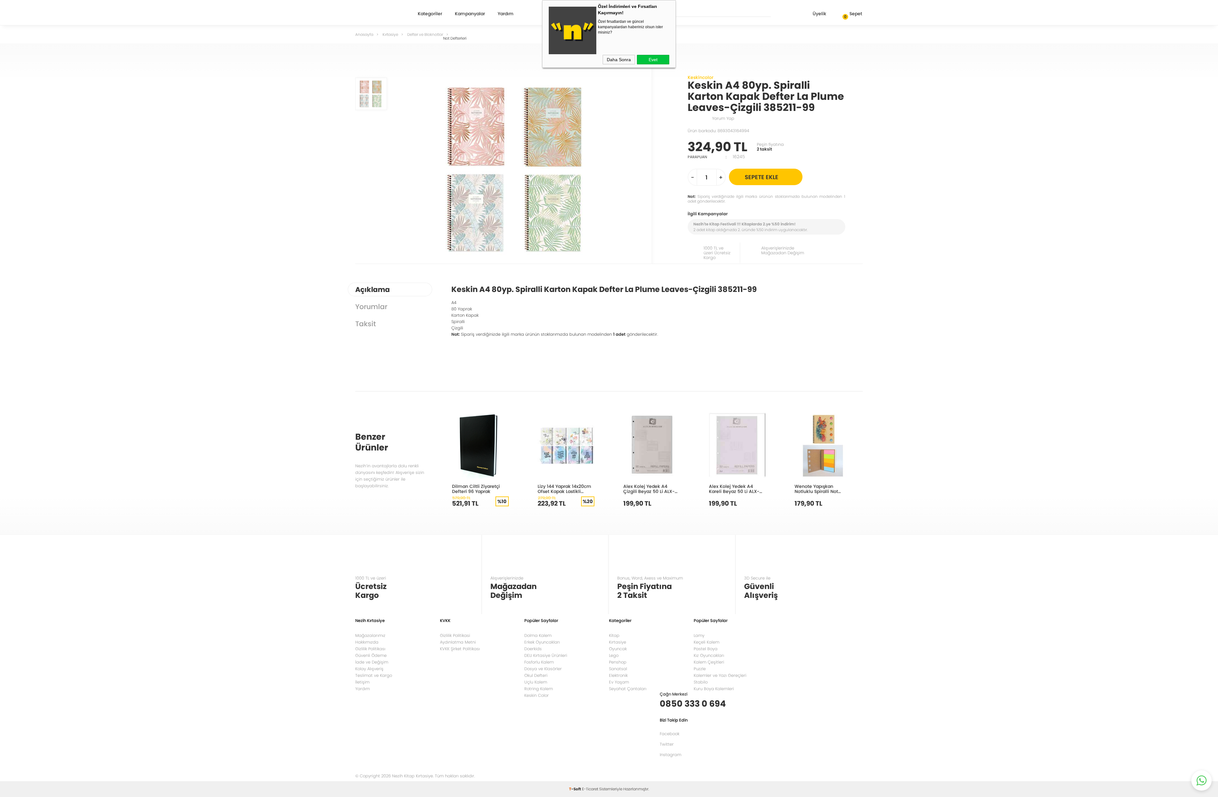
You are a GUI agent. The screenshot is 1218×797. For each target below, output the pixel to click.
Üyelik (819, 13)
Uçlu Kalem (535, 682)
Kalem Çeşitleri (709, 662)
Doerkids (533, 649)
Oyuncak (618, 649)
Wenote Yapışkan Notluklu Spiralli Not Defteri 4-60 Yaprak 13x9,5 (816, 488)
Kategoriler (430, 14)
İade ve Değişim (371, 662)
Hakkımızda (366, 642)
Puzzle (700, 669)
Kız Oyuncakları (709, 655)
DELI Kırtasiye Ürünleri (545, 655)
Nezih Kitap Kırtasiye (377, 14)
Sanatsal (618, 669)
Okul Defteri (535, 675)
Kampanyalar (470, 14)
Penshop (617, 662)
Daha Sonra (619, 59)
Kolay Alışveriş (369, 669)
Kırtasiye (617, 642)
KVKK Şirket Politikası (460, 649)
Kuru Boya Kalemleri (714, 689)
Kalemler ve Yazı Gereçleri (720, 675)
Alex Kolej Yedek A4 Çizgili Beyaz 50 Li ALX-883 (649, 488)
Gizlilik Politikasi (455, 635)
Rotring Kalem (538, 689)
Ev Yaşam (619, 682)
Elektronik (618, 675)
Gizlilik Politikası (370, 649)
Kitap (614, 635)
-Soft (575, 789)
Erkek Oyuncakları (542, 642)
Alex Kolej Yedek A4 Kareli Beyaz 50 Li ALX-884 (734, 488)
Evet (653, 59)
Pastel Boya (705, 649)
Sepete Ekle (761, 177)
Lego (614, 655)
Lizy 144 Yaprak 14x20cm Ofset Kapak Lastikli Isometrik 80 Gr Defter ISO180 (564, 488)
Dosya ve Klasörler (543, 669)
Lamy (699, 635)
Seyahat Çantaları (627, 689)
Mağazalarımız (370, 635)
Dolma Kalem (538, 635)
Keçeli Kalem (706, 642)
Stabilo (701, 682)
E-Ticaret (590, 789)
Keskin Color (536, 695)
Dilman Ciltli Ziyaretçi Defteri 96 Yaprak (476, 488)
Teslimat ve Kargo (373, 675)
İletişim (362, 682)
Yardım (506, 14)
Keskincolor (700, 77)
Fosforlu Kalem (539, 662)
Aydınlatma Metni (458, 642)
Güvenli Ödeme (371, 655)
